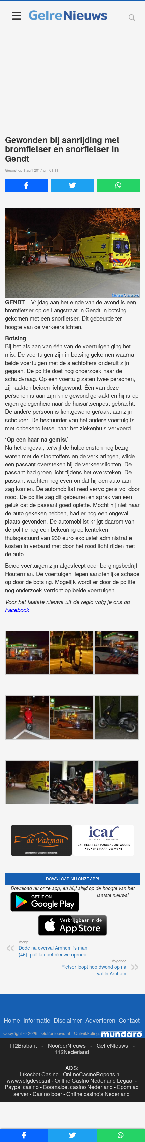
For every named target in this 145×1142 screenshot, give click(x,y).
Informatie (36, 1020)
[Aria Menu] (16, 15)
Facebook (17, 610)
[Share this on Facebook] (26, 185)
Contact (129, 1020)
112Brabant (23, 1045)
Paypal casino (22, 1087)
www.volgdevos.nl (28, 1080)
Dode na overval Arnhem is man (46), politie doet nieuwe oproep (53, 948)
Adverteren (100, 1020)
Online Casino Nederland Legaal (94, 1080)
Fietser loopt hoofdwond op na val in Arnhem (93, 967)
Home (12, 1020)
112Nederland (72, 1052)
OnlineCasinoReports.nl (92, 1074)
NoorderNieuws (67, 1045)
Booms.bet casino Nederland (78, 1087)
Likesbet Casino (39, 1074)
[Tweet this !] (72, 185)
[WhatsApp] (118, 185)
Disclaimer (68, 1020)
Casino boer (47, 1094)
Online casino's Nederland (98, 1094)
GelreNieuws (112, 1045)
